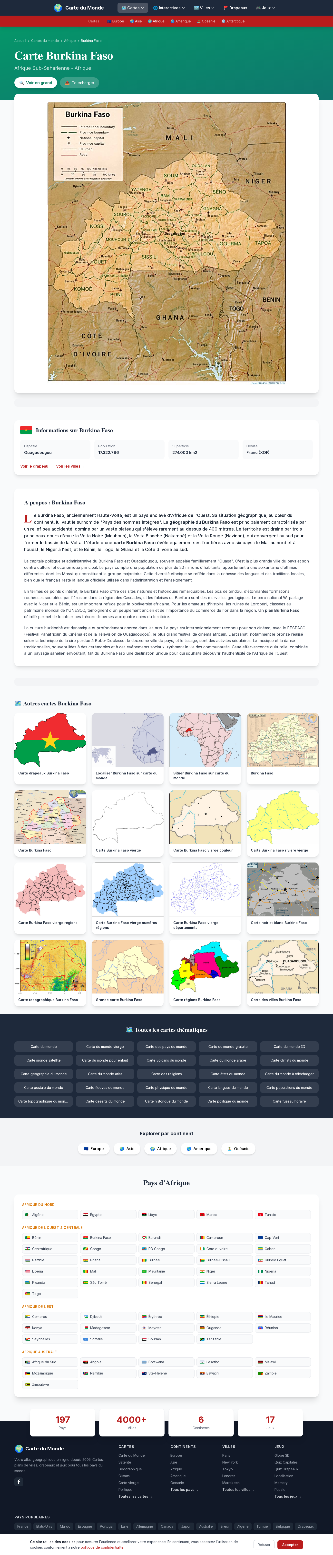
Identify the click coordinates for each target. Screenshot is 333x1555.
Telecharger (79, 82)
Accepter (290, 1544)
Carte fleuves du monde (105, 1087)
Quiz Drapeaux (286, 1469)
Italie (124, 1526)
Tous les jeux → (288, 1496)
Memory (281, 1483)
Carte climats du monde (289, 1060)
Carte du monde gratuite (228, 1046)
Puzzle (279, 1489)
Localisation (283, 1476)
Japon (186, 1526)
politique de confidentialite (102, 1547)
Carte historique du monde (166, 1101)
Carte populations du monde (289, 1087)
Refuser (264, 1544)
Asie (173, 1462)
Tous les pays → (184, 1489)
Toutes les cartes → (135, 1496)
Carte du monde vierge (105, 1046)
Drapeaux (306, 1526)
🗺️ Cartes (130, 7)
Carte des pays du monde (166, 1046)
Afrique (70, 41)
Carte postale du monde (43, 1087)
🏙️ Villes (202, 7)
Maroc (65, 1526)
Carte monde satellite (44, 1060)
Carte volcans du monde (166, 1060)
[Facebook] (18, 1481)
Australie (206, 1526)
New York (230, 1462)
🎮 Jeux (263, 7)
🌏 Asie (136, 21)
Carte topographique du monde (43, 1101)
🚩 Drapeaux (235, 7)
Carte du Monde (131, 1455)
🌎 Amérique (180, 21)
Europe (176, 1455)
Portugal (106, 1526)
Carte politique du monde (227, 1101)
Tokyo (227, 1469)
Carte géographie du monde (44, 1074)
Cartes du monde (45, 41)
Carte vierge (128, 1483)
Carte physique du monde (166, 1087)
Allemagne (144, 1526)
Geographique (130, 1469)
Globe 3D (282, 1455)
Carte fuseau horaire (289, 1101)
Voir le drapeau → (36, 466)
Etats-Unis (44, 1526)
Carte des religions (166, 1074)
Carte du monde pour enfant (105, 1060)
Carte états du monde (228, 1074)
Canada (167, 1526)
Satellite (124, 1462)
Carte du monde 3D (289, 1046)
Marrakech (231, 1483)
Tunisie (262, 1526)
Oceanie (177, 1483)
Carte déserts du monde (105, 1101)
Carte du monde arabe (228, 1060)
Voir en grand (35, 82)
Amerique (178, 1476)
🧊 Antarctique (233, 21)
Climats (124, 1476)
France (23, 1526)
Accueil (20, 41)
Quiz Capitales (286, 1462)
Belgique (283, 1526)
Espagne (85, 1526)
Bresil (225, 1526)
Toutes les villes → (238, 1489)
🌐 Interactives (166, 7)
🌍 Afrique (156, 21)
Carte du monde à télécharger (289, 1074)
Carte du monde (44, 1046)
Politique (125, 1489)
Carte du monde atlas (105, 1074)
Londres (228, 1476)
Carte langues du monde (228, 1087)
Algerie (243, 1526)
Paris (226, 1455)
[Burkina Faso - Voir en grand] (166, 243)
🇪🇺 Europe (115, 21)
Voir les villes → (70, 466)
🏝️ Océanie (206, 21)
